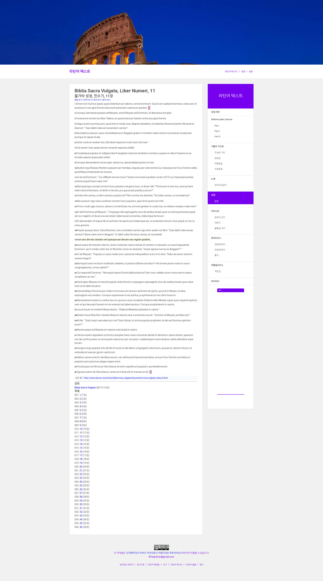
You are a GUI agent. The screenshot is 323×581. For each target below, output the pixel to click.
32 (81, 512)
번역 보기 (88, 100)
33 (81, 515)
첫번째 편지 (219, 244)
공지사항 (140, 565)
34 (81, 519)
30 (81, 504)
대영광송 (218, 163)
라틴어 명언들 (153, 565)
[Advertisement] (230, 342)
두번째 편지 (219, 250)
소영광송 (218, 169)
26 (81, 489)
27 (81, 493)
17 (81, 455)
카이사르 (215, 211)
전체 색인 (215, 112)
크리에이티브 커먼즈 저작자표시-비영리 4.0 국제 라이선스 (154, 553)
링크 (201, 565)
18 (81, 459)
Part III (217, 136)
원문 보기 (78, 100)
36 (81, 527)
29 (81, 500)
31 (81, 508)
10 (81, 429)
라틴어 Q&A (191, 565)
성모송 (217, 158)
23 (81, 478)
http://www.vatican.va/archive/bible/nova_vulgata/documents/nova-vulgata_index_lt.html (126, 378)
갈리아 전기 (219, 217)
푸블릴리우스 (217, 265)
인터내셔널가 (220, 185)
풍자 (216, 255)
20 (81, 466)
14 (81, 444)
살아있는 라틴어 (126, 565)
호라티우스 (216, 238)
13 (81, 440)
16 (81, 451)
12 (81, 436)
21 (81, 470)
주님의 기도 (219, 152)
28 (81, 496)
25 (81, 485)
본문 (251, 71)
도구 (165, 565)
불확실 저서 (219, 228)
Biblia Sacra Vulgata (85, 387)
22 (81, 474)
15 (81, 447)
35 (81, 523)
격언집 (217, 271)
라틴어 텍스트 (79, 71)
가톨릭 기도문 (217, 146)
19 (81, 463)
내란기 (217, 223)
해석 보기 (97, 100)
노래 (213, 179)
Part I (216, 125)
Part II (217, 131)
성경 (243, 71)
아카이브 (215, 281)
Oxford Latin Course (221, 119)
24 (81, 481)
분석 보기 (107, 100)
